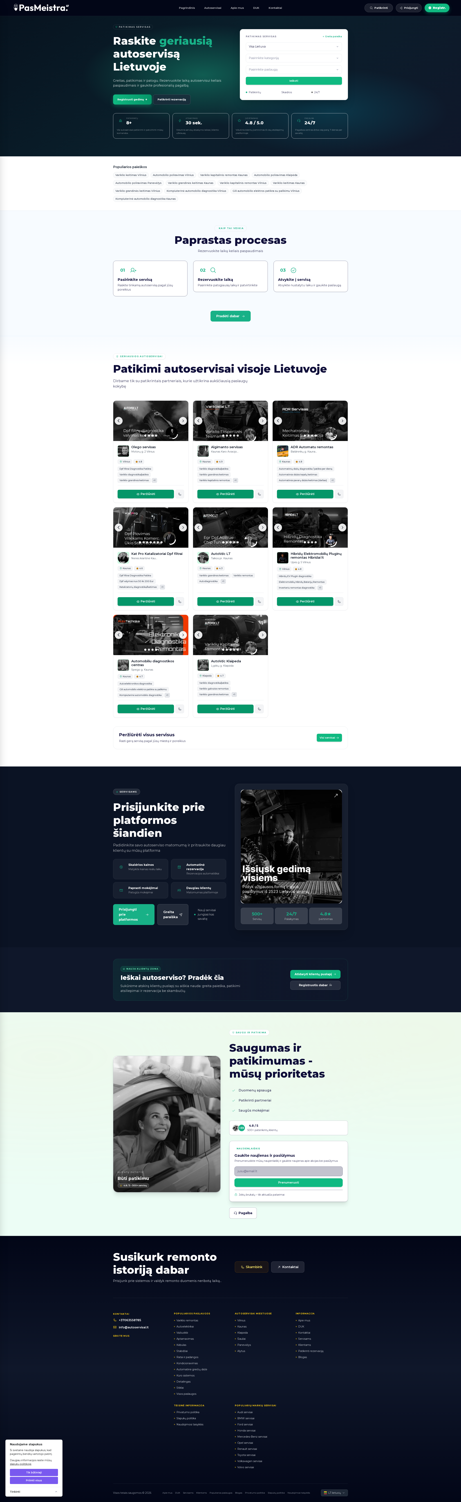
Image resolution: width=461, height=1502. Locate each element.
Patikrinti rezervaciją (172, 99)
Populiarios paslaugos (221, 1492)
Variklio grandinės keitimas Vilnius (137, 191)
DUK (256, 8)
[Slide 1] (145, 436)
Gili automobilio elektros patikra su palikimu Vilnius (266, 191)
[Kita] (183, 421)
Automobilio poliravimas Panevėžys (138, 183)
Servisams (188, 1492)
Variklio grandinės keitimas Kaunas (190, 183)
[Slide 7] (161, 542)
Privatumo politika (255, 1492)
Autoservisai (212, 8)
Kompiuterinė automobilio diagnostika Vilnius (196, 191)
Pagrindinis (187, 8)
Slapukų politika (276, 1492)
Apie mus (237, 8)
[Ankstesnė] (119, 421)
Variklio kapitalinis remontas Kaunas (224, 175)
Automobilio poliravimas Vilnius (173, 175)
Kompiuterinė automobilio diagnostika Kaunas (145, 198)
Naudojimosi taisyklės (299, 1492)
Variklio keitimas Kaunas (289, 183)
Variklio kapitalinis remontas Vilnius (243, 183)
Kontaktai (275, 8)
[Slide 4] (156, 436)
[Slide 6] (158, 542)
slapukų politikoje (20, 1464)
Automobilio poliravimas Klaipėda (275, 175)
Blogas (238, 1492)
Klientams (201, 1492)
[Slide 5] (238, 436)
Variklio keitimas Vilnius (130, 175)
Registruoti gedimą (132, 99)
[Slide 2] (149, 436)
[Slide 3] (152, 436)
